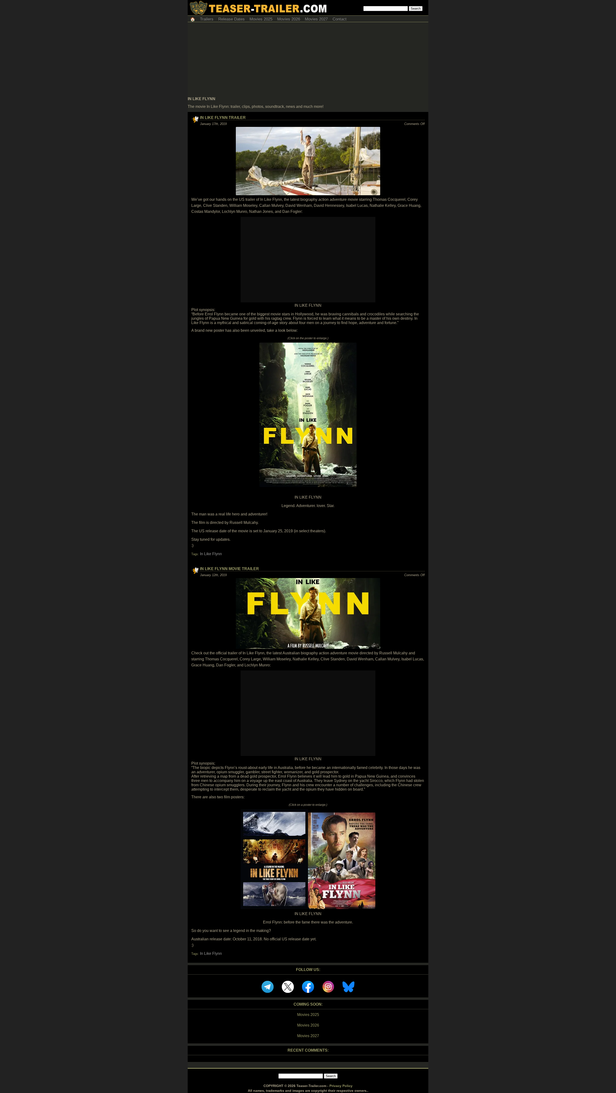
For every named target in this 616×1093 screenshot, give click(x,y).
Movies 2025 (261, 19)
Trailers (206, 19)
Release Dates (231, 19)
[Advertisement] (308, 60)
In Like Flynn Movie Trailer (229, 569)
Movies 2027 (316, 19)
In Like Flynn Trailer (223, 118)
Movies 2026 (288, 19)
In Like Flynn (211, 554)
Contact (339, 19)
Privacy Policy (341, 1086)
